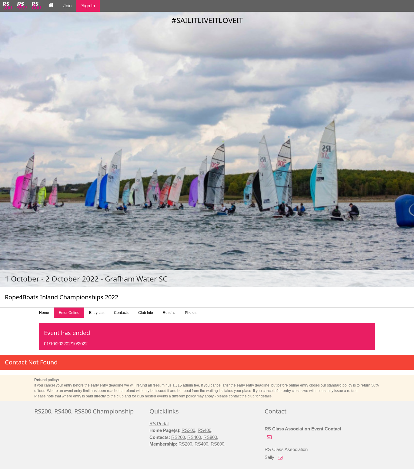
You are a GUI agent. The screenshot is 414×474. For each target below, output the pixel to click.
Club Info (145, 313)
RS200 (188, 430)
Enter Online (69, 313)
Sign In (88, 5)
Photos (190, 313)
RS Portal (159, 423)
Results (169, 313)
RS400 (204, 430)
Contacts (121, 313)
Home (44, 313)
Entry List (96, 313)
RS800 (210, 437)
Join (67, 5)
